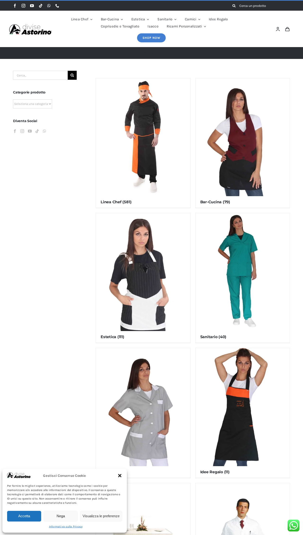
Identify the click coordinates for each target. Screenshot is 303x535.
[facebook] (15, 6)
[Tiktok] (37, 131)
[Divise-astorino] (30, 26)
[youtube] (32, 6)
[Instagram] (22, 131)
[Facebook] (15, 131)
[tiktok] (41, 6)
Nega (61, 516)
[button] (119, 475)
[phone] (57, 6)
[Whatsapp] (44, 131)
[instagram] (23, 6)
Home (144, 53)
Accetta (24, 516)
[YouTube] (30, 131)
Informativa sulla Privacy (66, 526)
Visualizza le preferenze (101, 516)
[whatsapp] (49, 6)
